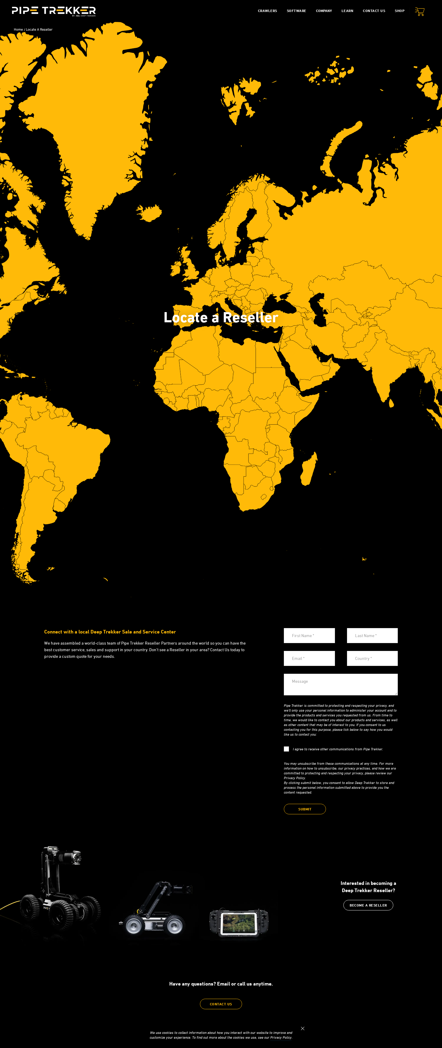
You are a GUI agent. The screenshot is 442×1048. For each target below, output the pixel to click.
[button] (420, 13)
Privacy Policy (281, 1037)
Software (296, 10)
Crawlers (267, 10)
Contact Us (374, 10)
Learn (348, 10)
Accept (303, 1028)
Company (324, 10)
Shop (399, 10)
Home (18, 29)
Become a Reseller (368, 905)
